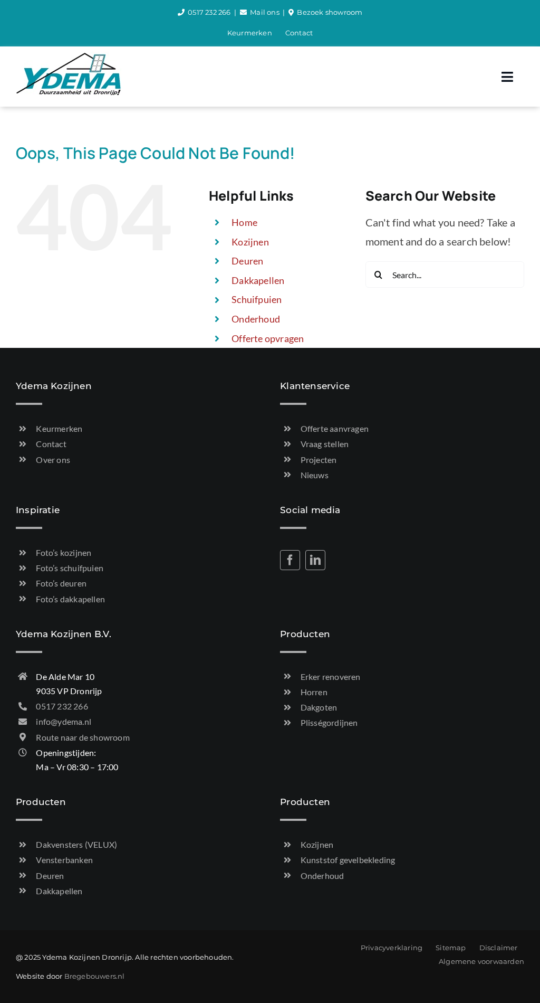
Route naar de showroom (82, 737)
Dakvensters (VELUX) (76, 844)
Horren (314, 692)
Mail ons (264, 12)
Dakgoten (319, 707)
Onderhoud (256, 319)
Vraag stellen (325, 444)
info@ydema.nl (63, 721)
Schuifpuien (257, 299)
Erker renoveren (331, 676)
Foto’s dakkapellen (70, 599)
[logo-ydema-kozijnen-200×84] (68, 57)
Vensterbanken (64, 860)
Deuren (247, 261)
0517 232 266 (209, 12)
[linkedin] (315, 560)
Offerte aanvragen (335, 428)
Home (244, 222)
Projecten (319, 460)
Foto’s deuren (61, 583)
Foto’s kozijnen (63, 552)
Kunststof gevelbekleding (348, 860)
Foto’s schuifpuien (69, 568)
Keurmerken (59, 428)
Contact (51, 444)
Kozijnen (250, 242)
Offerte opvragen (268, 338)
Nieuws (315, 475)
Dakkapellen (258, 280)
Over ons (53, 460)
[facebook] (290, 560)
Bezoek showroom (329, 12)
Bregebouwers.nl (94, 976)
